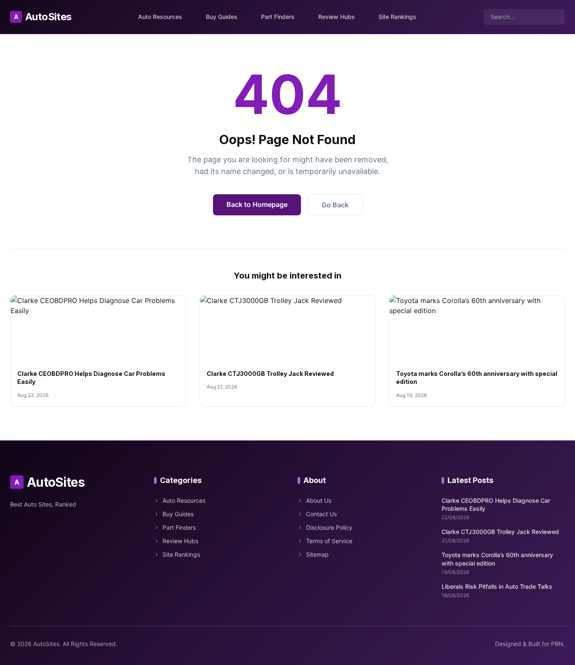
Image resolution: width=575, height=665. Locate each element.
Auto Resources (160, 16)
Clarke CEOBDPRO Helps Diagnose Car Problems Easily (496, 504)
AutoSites (43, 17)
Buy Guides (221, 16)
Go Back (335, 205)
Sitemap (317, 554)
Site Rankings (397, 16)
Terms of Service (329, 540)
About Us (318, 500)
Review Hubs (336, 16)
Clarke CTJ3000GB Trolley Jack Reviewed (270, 373)
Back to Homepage (257, 204)
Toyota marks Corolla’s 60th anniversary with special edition (497, 558)
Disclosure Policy (329, 527)
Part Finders (278, 16)
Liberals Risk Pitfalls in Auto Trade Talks (497, 586)
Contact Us (321, 514)
